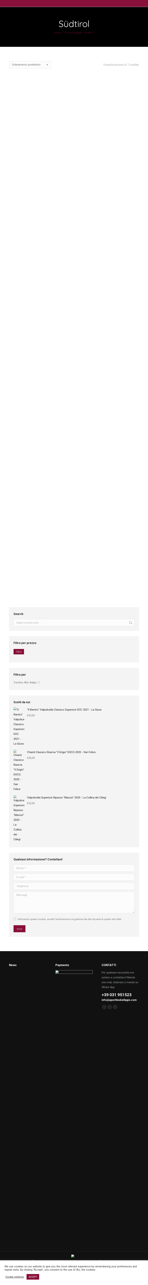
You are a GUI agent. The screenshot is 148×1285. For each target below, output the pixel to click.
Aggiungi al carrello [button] (109, 195)
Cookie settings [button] (14, 1277)
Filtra (18, 651)
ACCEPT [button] (33, 1276)
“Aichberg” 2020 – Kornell (39, 152)
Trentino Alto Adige (25, 682)
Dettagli (39, 190)
